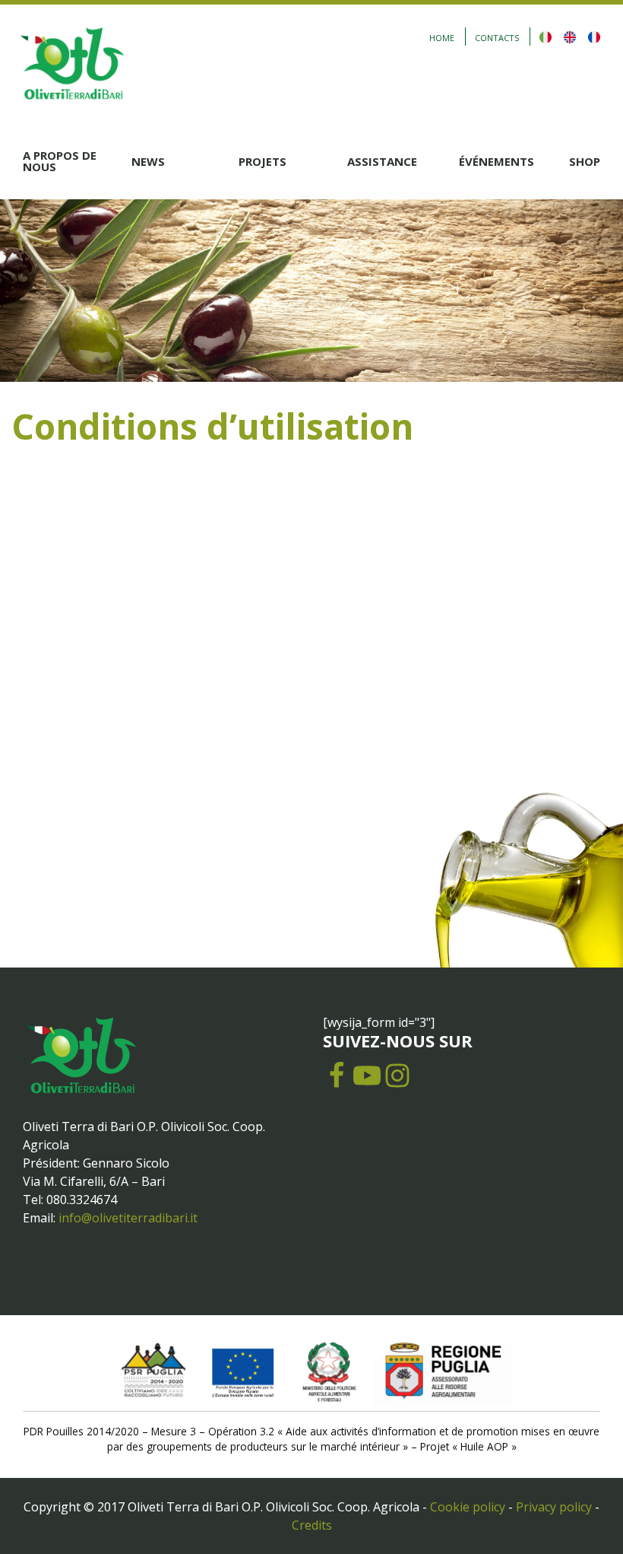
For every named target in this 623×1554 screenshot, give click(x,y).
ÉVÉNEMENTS (496, 161)
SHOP (584, 161)
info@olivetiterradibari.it (128, 1217)
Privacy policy (554, 1506)
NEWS (148, 161)
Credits (312, 1525)
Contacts (497, 37)
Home (441, 37)
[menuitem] (77, 161)
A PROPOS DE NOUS (59, 161)
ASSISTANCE (382, 161)
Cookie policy (467, 1506)
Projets (262, 161)
